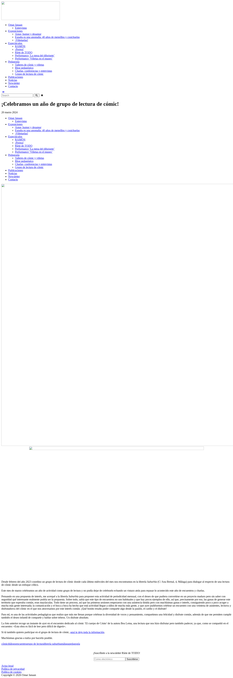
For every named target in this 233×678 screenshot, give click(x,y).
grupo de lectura (35, 643)
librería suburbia (52, 643)
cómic (4, 643)
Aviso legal (7, 665)
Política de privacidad (13, 668)
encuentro (21, 643)
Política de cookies (11, 671)
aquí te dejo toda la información (87, 632)
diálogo (12, 643)
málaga (65, 643)
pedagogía (74, 643)
